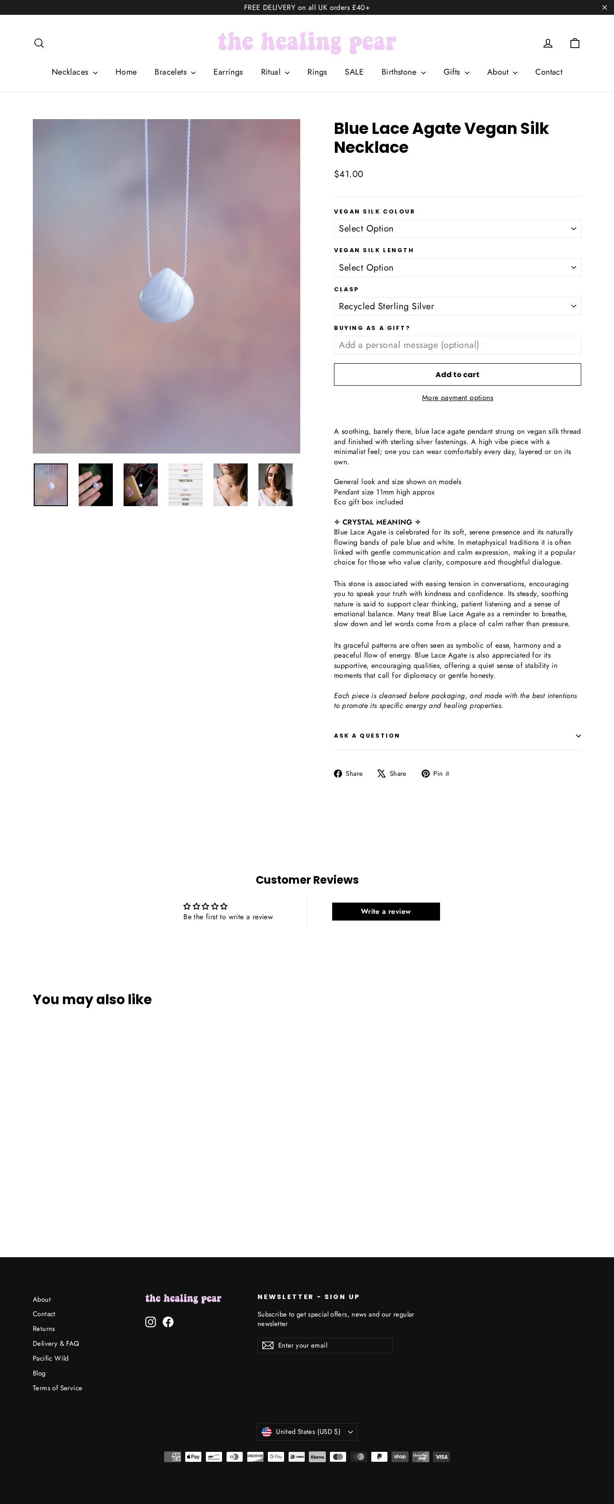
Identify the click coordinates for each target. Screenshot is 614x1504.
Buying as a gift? (372, 328)
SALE (354, 72)
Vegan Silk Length (374, 250)
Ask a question (367, 735)
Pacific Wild (51, 1358)
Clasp (347, 289)
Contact (548, 72)
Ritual (272, 72)
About (499, 72)
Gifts (453, 72)
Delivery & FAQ (56, 1343)
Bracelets (172, 72)
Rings (317, 72)
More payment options (457, 398)
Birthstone (400, 72)
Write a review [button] (386, 911)
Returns (44, 1329)
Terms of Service (57, 1388)
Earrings (228, 72)
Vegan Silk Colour (375, 211)
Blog (39, 1373)
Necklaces (71, 72)
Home (126, 72)
